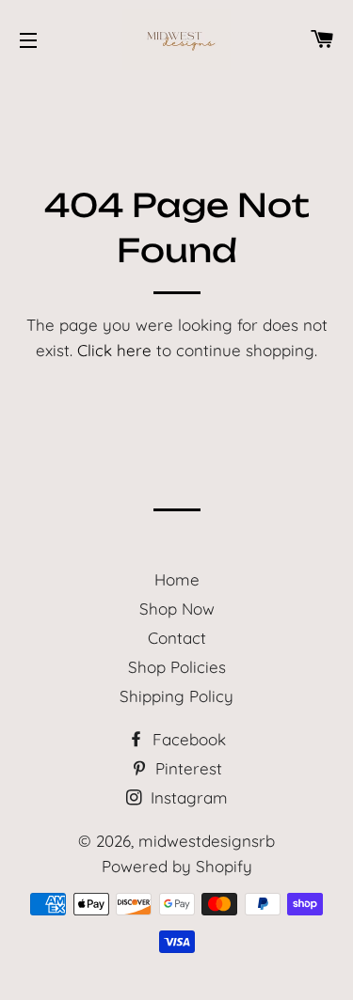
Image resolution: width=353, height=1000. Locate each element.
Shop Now (177, 608)
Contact (177, 638)
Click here (114, 350)
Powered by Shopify (177, 866)
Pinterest (186, 768)
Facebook (187, 739)
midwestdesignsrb (206, 841)
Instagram (187, 797)
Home (177, 579)
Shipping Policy (176, 696)
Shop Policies (177, 667)
